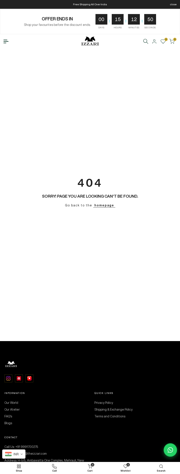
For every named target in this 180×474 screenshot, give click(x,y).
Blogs (8, 423)
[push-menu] (6, 41)
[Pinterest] (19, 378)
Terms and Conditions (109, 416)
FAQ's (8, 416)
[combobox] (13, 454)
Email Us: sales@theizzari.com (25, 453)
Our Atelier (12, 409)
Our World (11, 402)
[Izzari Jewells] (90, 364)
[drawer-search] (145, 41)
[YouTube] (29, 378)
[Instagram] (8, 378)
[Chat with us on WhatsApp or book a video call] (170, 450)
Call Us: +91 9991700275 (21, 446)
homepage (104, 205)
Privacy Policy (103, 402)
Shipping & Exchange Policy (113, 409)
